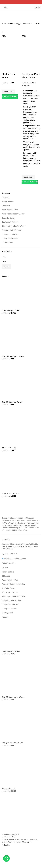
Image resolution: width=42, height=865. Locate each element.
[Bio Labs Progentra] (21, 427)
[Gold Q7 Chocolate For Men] (21, 381)
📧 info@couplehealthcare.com (14, 559)
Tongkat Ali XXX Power (10, 493)
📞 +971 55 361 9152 (10, 554)
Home (4, 24)
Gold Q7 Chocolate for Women (13, 356)
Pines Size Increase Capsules (13, 214)
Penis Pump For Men (10, 210)
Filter (6, 266)
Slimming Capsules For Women (14, 226)
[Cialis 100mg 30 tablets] (21, 294)
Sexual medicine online (18, 530)
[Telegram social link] (26, 2)
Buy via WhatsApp (11, 96)
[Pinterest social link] (21, 2)
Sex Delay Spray (8, 218)
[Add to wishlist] (4, 87)
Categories (7, 19)
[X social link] (18, 2)
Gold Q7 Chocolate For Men (12, 402)
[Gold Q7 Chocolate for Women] (21, 335)
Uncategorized (7, 242)
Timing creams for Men (10, 234)
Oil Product (6, 206)
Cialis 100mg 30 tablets (11, 310)
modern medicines (9, 525)
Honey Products (8, 202)
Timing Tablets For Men (10, 238)
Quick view (4, 101)
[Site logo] (21, 7)
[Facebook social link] (15, 2)
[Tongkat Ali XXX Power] (21, 473)
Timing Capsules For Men (11, 230)
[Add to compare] (4, 69)
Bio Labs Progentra (9, 448)
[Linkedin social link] (23, 2)
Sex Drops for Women (10, 222)
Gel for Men (6, 198)
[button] (8, 92)
